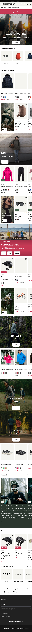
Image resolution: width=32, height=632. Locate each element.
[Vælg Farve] (1, 97)
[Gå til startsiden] (9, 4)
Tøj (3, 253)
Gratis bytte (5, 1)
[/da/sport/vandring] (16, 395)
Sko (10, 253)
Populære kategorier (8, 608)
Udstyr (17, 253)
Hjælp (3, 604)
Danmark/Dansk (16, 621)
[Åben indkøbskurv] (30, 4)
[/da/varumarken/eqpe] (16, 149)
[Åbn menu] (1, 4)
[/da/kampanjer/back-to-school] (16, 29)
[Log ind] (26, 4)
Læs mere (4, 522)
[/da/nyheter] (16, 332)
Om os (3, 599)
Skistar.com (4, 613)
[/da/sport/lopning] (16, 427)
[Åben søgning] (21, 4)
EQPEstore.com (5, 616)
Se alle (29, 475)
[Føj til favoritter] (12, 75)
